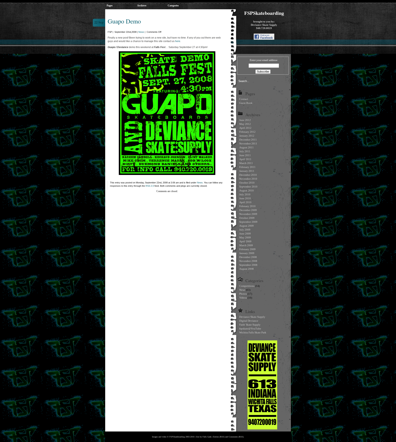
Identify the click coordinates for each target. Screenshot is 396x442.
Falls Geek (207, 437)
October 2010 (247, 182)
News (141, 32)
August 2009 (246, 225)
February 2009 (247, 249)
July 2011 (244, 151)
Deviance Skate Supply (252, 316)
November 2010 (248, 178)
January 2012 (246, 135)
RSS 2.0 (150, 186)
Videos (243, 297)
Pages (110, 5)
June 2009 (245, 233)
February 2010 (247, 206)
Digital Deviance (248, 320)
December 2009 (248, 210)
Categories (173, 5)
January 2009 (246, 253)
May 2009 (245, 237)
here (177, 41)
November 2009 (248, 214)
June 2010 (245, 198)
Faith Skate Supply (249, 324)
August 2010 (246, 190)
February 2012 (247, 131)
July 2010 (244, 194)
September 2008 (248, 264)
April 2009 (245, 241)
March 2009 (246, 245)
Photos (243, 293)
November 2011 (248, 143)
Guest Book (245, 102)
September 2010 (248, 186)
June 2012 (245, 120)
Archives (141, 5)
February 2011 (247, 167)
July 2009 (244, 229)
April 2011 (245, 159)
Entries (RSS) (219, 437)
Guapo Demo (124, 21)
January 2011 (246, 170)
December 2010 (248, 174)
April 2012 (245, 127)
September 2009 (248, 221)
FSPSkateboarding (264, 12)
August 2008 (246, 268)
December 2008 (248, 257)
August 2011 (246, 147)
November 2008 (248, 261)
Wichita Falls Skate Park (252, 332)
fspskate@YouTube (250, 328)
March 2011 (246, 163)
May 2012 (245, 123)
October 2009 (247, 217)
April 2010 (245, 202)
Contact (243, 99)
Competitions (247, 285)
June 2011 (245, 155)
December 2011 (248, 139)
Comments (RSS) (236, 437)
